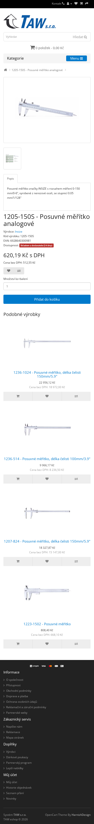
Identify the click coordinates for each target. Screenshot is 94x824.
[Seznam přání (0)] (76, 3)
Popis (10, 178)
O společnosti (14, 680)
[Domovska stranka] (5, 70)
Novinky (11, 798)
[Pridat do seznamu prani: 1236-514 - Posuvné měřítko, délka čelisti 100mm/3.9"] (46, 479)
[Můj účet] (69, 3)
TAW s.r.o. (19, 815)
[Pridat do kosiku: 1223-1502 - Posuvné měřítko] (17, 644)
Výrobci (11, 752)
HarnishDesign (81, 815)
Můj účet (11, 782)
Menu (75, 58)
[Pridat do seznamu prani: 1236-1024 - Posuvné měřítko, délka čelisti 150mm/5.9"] (46, 396)
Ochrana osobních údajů (21, 702)
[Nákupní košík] (81, 3)
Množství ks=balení (15, 279)
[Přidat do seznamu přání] (8, 270)
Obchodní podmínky (18, 691)
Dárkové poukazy (17, 757)
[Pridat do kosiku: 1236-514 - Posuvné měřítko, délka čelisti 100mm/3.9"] (17, 479)
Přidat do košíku (47, 299)
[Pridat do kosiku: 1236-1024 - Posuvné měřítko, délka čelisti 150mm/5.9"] (17, 396)
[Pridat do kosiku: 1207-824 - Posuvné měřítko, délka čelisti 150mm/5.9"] (17, 561)
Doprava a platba (17, 696)
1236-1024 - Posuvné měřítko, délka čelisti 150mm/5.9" (47, 374)
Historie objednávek (18, 788)
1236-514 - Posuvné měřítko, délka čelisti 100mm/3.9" (47, 458)
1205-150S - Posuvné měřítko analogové (37, 70)
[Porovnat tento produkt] (19, 270)
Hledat (78, 36)
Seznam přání (15, 793)
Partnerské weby (16, 713)
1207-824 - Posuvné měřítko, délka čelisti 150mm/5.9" (47, 541)
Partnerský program (19, 763)
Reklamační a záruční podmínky (26, 707)
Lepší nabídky (14, 768)
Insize (18, 231)
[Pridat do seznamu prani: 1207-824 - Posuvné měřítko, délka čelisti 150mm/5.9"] (46, 561)
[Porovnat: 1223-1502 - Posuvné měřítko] (76, 644)
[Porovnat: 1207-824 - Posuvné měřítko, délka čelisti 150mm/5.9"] (76, 561)
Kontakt (57, 3)
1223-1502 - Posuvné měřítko (47, 624)
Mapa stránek (15, 737)
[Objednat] (86, 3)
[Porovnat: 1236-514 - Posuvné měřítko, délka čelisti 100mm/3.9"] (76, 479)
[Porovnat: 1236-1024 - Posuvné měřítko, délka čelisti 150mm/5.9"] (76, 396)
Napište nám (14, 727)
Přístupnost (13, 685)
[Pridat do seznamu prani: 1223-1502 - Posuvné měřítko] (46, 644)
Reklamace (13, 732)
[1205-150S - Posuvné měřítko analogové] (47, 110)
